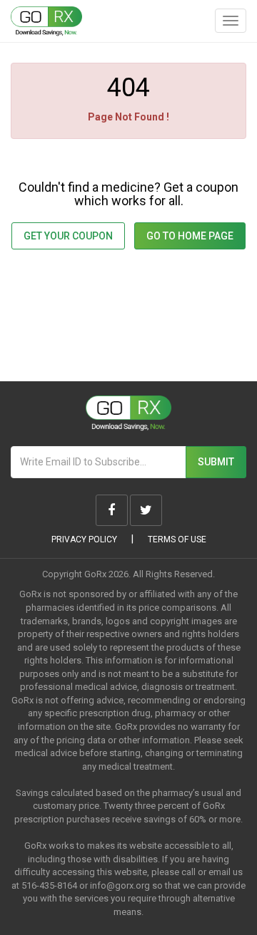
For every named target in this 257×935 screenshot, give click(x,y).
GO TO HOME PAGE (189, 236)
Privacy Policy (84, 539)
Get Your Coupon (68, 236)
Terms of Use (177, 539)
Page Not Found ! (128, 117)
